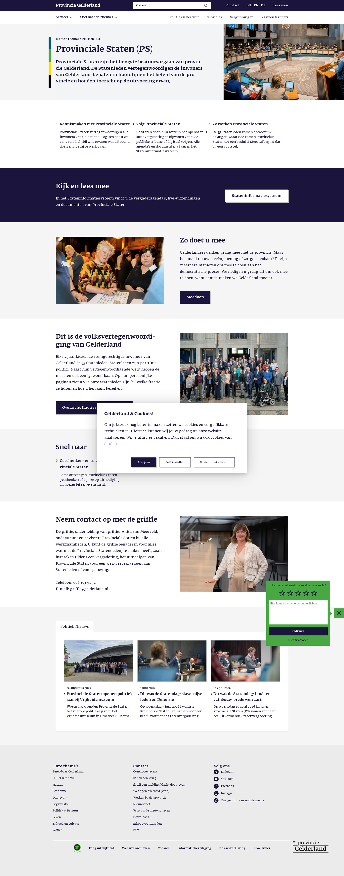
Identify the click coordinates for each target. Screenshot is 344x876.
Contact (232, 5)
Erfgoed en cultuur (66, 823)
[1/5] (282, 593)
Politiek (88, 39)
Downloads (141, 817)
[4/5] (306, 593)
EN (256, 5)
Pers (136, 830)
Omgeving (60, 797)
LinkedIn (227, 771)
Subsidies (214, 17)
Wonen (58, 830)
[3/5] (298, 593)
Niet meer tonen (298, 640)
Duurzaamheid (63, 778)
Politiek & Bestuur (184, 17)
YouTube (227, 779)
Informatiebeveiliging (194, 848)
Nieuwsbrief (141, 804)
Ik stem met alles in (214, 462)
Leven (57, 817)
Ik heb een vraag (144, 778)
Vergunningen (241, 17)
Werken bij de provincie (149, 797)
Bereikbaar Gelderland (68, 771)
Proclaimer (261, 848)
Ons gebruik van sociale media (242, 800)
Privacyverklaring (232, 848)
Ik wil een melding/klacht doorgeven (159, 784)
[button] (64, 17)
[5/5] (314, 593)
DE (263, 5)
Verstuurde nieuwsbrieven (151, 810)
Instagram (228, 793)
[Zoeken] (206, 5)
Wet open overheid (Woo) (151, 791)
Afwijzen (143, 462)
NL (249, 5)
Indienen (298, 631)
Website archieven (136, 848)
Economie (60, 791)
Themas (73, 39)
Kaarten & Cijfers (274, 17)
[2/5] (290, 593)
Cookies (164, 848)
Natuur (58, 784)
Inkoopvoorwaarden (147, 823)
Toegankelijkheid (101, 848)
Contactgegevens (145, 771)
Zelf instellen (175, 462)
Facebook (227, 786)
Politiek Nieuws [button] (74, 627)
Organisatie (61, 804)
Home (60, 39)
